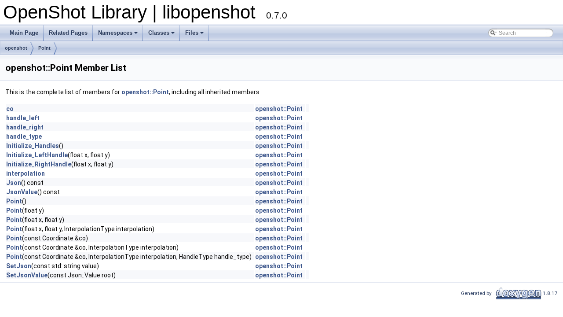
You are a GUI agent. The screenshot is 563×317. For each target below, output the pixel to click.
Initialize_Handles (32, 145)
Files (191, 32)
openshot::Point (145, 92)
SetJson (18, 265)
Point (44, 48)
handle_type (24, 136)
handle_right (25, 127)
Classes (158, 32)
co (10, 108)
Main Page (24, 32)
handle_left (23, 118)
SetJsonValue (27, 275)
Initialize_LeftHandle (37, 154)
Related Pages (68, 32)
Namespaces (115, 32)
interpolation (25, 173)
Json (13, 182)
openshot (16, 48)
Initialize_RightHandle (38, 164)
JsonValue (21, 191)
